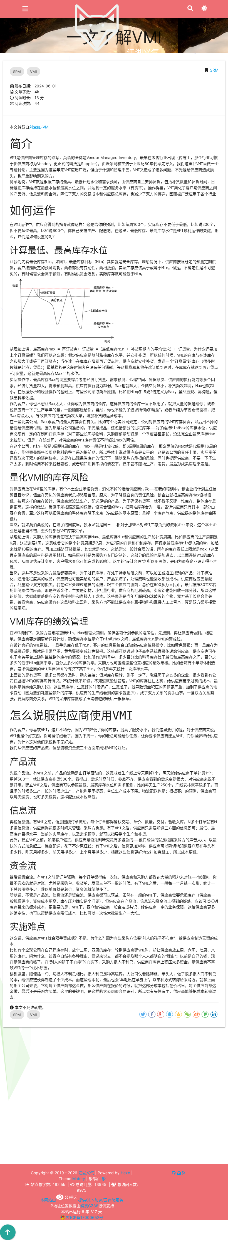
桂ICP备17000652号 (84, 1217)
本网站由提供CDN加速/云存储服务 (81, 1200)
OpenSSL (166, 1148)
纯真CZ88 (89, 1205)
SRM (214, 70)
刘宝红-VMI (39, 127)
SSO (48, 1147)
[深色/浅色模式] (204, 9)
